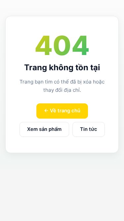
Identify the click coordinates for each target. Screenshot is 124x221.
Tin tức (88, 129)
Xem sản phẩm (44, 129)
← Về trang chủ (62, 111)
